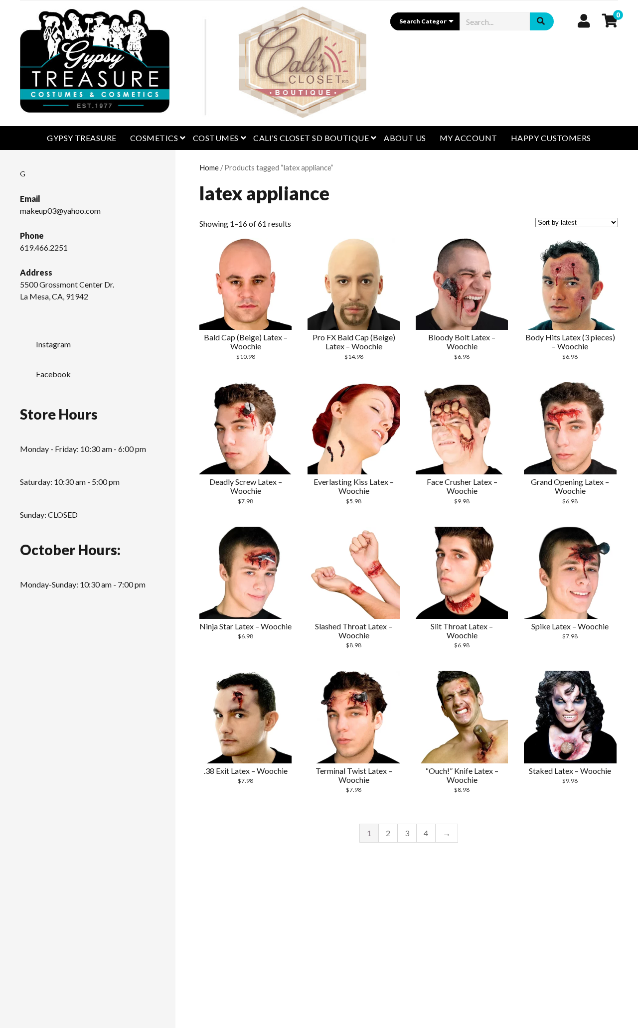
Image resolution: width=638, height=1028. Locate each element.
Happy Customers (551, 138)
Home (209, 167)
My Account (468, 138)
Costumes (216, 138)
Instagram (53, 344)
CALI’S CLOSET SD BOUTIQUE (311, 138)
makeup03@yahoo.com (60, 210)
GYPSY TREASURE (82, 138)
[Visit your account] (584, 20)
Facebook (53, 374)
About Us (405, 138)
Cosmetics (154, 138)
